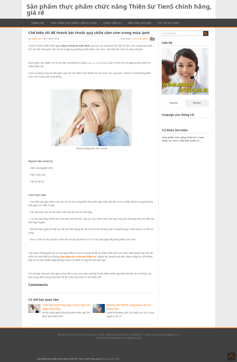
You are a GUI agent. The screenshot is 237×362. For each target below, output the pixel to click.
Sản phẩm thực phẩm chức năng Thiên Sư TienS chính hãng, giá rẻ (119, 9)
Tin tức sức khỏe (168, 22)
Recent (197, 102)
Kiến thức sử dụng (139, 22)
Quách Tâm (36, 38)
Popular (173, 102)
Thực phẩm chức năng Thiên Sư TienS (73, 22)
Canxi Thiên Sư (112, 22)
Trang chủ (37, 22)
